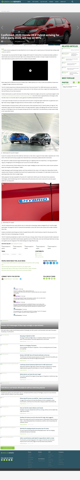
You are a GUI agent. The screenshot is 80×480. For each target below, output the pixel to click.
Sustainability (30, 457)
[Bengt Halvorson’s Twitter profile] (19, 279)
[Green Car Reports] (11, 1)
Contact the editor (40, 257)
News (29, 2)
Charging (30, 454)
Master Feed (50, 456)
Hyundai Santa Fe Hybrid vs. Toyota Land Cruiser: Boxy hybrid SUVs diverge (74, 73)
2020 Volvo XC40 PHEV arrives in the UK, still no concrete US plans (16, 270)
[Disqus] (30, 301)
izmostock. (48, 469)
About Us (60, 454)
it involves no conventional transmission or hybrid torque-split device (17, 96)
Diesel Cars (30, 466)
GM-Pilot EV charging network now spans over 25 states (34, 428)
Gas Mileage (30, 459)
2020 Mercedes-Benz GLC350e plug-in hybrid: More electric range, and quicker (19, 268)
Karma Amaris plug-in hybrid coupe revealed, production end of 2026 (72, 59)
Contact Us (61, 456)
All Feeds (50, 454)
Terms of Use (61, 459)
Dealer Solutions (41, 461)
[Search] (75, 1)
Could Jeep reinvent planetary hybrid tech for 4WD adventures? (36, 364)
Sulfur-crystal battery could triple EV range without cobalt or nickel (37, 438)
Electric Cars (43, 2)
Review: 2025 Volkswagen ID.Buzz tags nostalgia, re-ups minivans (22, 325)
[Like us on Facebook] (44, 278)
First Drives (35, 2)
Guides (56, 2)
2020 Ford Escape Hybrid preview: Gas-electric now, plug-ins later (16, 267)
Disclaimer (61, 461)
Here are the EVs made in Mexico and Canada (31, 407)
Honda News (14, 254)
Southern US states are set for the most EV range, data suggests (36, 417)
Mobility (29, 456)
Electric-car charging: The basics (28, 345)
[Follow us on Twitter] (47, 278)
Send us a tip (39, 253)
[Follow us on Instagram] (49, 278)
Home (2, 11)
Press (60, 457)
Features (30, 467)
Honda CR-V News (6, 254)
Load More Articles (7, 448)
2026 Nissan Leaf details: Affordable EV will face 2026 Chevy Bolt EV (23, 387)
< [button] (73, 82)
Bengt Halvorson (8, 41)
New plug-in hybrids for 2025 (27, 335)
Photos (39, 454)
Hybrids (51, 2)
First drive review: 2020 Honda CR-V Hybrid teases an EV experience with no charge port (20, 264)
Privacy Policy (61, 464)
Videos (39, 456)
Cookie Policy (61, 462)
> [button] (78, 82)
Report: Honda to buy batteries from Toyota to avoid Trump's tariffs (73, 69)
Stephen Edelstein (23, 424)
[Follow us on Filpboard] (54, 278)
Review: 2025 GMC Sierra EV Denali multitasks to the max (34, 355)
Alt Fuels (30, 464)
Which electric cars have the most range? (30, 374)
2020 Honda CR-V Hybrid (16, 244)
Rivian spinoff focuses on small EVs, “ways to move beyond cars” (36, 398)
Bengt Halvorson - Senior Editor (11, 279)
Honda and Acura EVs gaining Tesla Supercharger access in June (71, 64)
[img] (44, 263)
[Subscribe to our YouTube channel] (52, 278)
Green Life (63, 2)
